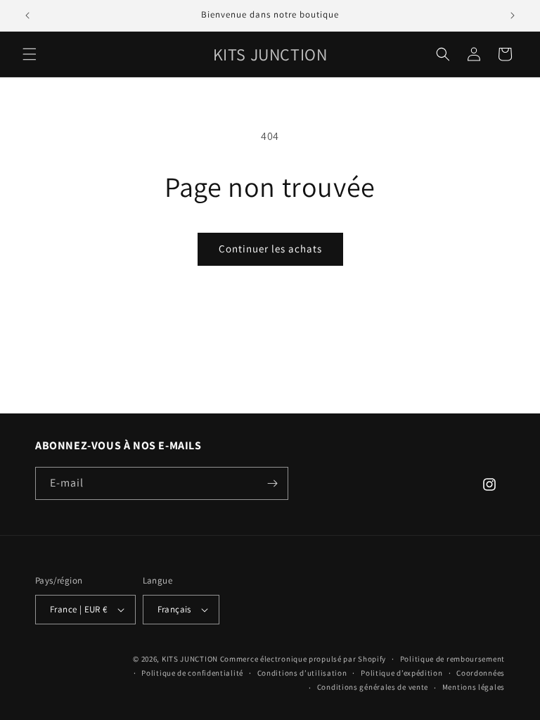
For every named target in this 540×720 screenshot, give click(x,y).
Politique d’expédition (401, 673)
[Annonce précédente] (27, 15)
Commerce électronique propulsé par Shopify (303, 659)
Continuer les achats (270, 248)
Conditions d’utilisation (302, 673)
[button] (29, 54)
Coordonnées (480, 673)
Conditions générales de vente (372, 687)
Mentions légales (473, 687)
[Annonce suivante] (512, 15)
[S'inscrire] (272, 483)
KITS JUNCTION (190, 659)
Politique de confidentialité (192, 673)
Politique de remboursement (452, 659)
